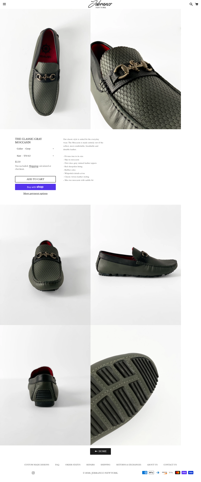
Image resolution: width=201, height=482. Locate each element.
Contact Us (170, 465)
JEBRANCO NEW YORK (105, 473)
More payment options (35, 193)
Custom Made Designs (36, 465)
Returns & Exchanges (128, 465)
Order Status (72, 465)
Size (19, 155)
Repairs (90, 465)
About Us (152, 465)
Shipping (33, 166)
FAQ (57, 465)
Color (20, 148)
